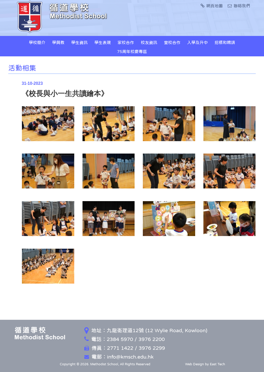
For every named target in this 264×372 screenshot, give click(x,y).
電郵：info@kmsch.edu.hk (123, 356)
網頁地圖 (214, 6)
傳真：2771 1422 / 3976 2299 (128, 348)
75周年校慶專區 (132, 51)
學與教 (58, 42)
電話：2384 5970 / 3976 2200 (128, 339)
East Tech (217, 364)
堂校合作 (172, 42)
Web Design (194, 364)
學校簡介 (37, 42)
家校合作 (126, 42)
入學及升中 (197, 42)
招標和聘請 (224, 42)
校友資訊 (149, 42)
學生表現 (102, 42)
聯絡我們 (242, 6)
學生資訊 (79, 42)
